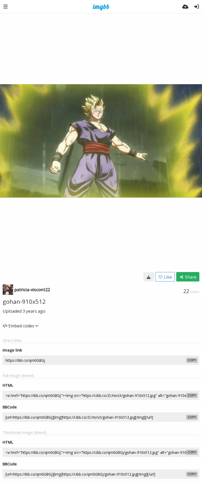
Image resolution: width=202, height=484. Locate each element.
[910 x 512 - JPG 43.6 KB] (148, 276)
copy (192, 360)
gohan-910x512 (24, 301)
